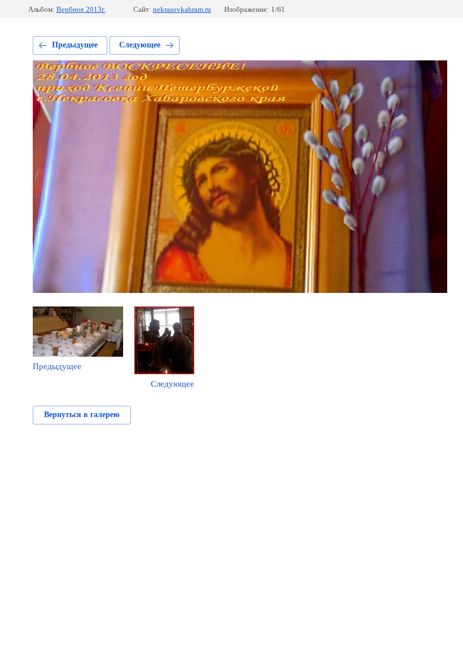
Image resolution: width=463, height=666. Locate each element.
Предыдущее (75, 45)
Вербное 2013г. (81, 9)
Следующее (139, 45)
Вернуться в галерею (82, 414)
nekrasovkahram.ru (182, 9)
